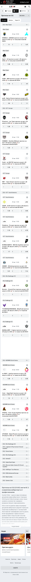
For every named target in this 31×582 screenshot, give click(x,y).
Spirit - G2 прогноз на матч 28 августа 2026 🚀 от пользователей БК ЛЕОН (14, 60)
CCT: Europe (6, 113)
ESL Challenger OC (8, 281)
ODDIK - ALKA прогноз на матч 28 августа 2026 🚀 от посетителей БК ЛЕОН (15, 206)
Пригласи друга (7, 547)
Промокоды (18, 563)
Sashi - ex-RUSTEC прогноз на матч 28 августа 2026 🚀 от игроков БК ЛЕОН (14, 163)
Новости (7, 559)
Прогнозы (13, 559)
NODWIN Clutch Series (9, 365)
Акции (19, 559)
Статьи (24, 559)
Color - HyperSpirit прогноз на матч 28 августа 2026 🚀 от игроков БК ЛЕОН (14, 394)
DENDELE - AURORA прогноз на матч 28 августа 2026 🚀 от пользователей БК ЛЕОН (14, 39)
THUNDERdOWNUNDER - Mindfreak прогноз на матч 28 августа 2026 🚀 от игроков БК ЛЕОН (15, 310)
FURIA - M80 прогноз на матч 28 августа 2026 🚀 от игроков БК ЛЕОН (15, 79)
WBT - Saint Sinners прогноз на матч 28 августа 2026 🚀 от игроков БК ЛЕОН (14, 182)
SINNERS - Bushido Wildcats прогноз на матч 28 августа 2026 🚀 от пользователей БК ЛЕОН (14, 142)
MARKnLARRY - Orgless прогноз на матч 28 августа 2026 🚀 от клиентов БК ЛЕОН (15, 331)
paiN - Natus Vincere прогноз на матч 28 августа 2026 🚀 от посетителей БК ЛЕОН (15, 99)
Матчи (11, 563)
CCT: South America (8, 197)
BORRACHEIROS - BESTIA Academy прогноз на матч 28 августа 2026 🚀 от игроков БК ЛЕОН (15, 246)
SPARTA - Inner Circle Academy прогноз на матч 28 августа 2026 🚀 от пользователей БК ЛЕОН (15, 414)
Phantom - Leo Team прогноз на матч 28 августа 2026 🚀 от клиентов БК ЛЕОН (15, 122)
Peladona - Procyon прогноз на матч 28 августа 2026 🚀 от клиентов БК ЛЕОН (14, 226)
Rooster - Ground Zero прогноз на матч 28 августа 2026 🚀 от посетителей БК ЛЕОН (15, 290)
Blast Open (6, 29)
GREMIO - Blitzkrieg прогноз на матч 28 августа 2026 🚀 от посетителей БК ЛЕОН (15, 267)
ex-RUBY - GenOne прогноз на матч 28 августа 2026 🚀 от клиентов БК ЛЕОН (14, 374)
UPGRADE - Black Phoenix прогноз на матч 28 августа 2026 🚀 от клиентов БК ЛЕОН (15, 434)
